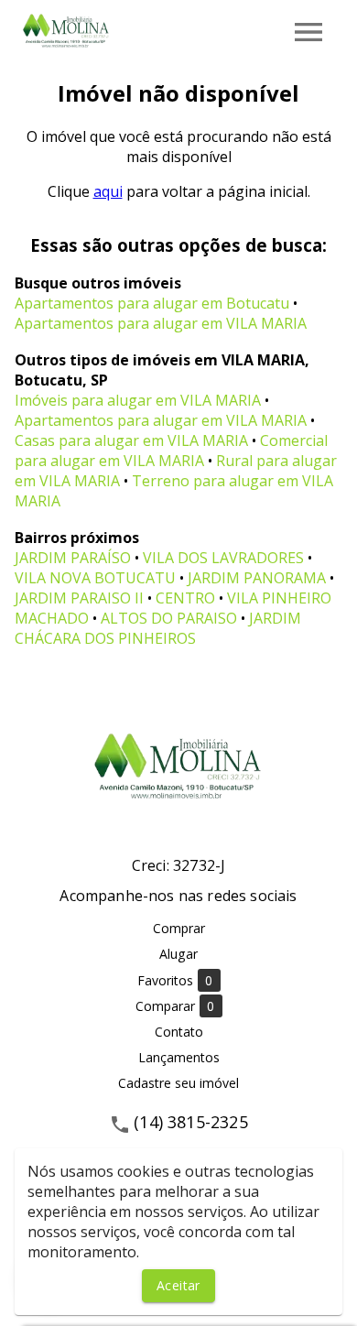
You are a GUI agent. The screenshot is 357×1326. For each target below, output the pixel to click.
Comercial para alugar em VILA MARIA (171, 450)
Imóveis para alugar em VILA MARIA (138, 400)
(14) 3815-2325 (191, 1122)
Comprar (179, 928)
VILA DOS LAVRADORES (223, 558)
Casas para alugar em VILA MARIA (131, 440)
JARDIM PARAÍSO (73, 558)
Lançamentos (179, 1057)
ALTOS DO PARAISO (169, 618)
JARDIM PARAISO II (79, 598)
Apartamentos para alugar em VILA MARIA (161, 323)
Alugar (178, 953)
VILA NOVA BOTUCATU (95, 578)
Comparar (175, 1006)
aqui (108, 191)
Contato (179, 1031)
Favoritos (175, 981)
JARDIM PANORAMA (257, 578)
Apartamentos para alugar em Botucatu (152, 303)
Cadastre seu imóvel (178, 1083)
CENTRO (185, 598)
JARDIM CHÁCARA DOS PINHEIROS (158, 628)
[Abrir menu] (308, 32)
